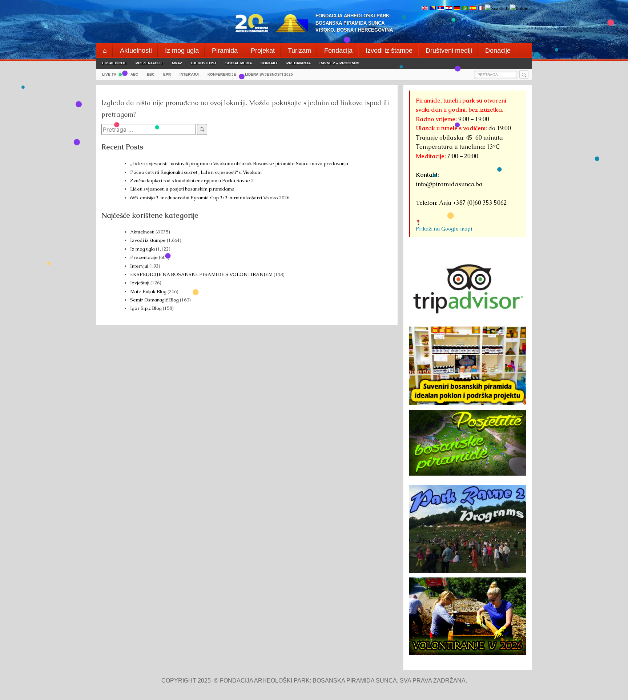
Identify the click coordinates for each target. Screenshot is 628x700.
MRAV (177, 63)
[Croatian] (449, 8)
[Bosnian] (433, 8)
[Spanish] (473, 8)
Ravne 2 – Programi (339, 63)
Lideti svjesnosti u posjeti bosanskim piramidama (182, 189)
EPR (167, 74)
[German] (457, 8)
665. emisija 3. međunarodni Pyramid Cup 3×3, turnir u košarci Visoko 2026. (210, 198)
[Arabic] (465, 8)
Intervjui (139, 266)
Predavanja (298, 63)
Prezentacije (149, 63)
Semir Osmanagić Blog (154, 300)
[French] (480, 8)
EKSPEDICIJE (114, 63)
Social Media (238, 63)
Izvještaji (139, 283)
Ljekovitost (204, 63)
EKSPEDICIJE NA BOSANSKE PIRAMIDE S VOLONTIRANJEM (201, 274)
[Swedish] (496, 8)
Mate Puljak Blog (148, 291)
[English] (425, 8)
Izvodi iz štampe (148, 240)
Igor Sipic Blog (146, 308)
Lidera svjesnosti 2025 (269, 74)
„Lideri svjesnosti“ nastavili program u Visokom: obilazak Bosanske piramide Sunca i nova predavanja (239, 163)
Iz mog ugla (142, 249)
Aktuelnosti (142, 232)
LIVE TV (109, 74)
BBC (150, 74)
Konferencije (222, 74)
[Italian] (519, 8)
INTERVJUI (189, 74)
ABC (134, 74)
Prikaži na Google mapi (444, 228)
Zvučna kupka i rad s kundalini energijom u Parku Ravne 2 (192, 180)
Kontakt (269, 63)
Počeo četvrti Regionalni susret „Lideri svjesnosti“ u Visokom (196, 172)
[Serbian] (441, 8)
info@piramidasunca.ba (449, 184)
